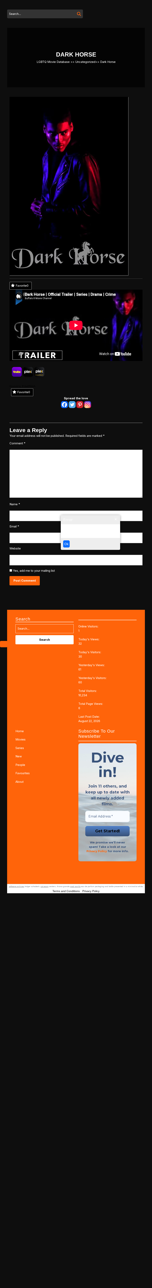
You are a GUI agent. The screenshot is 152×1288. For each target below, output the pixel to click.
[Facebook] (64, 404)
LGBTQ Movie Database (53, 61)
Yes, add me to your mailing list (33, 570)
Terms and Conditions (66, 891)
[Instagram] (87, 404)
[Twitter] (72, 404)
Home (19, 731)
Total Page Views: (91, 704)
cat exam (44, 886)
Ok (66, 544)
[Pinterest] (79, 404)
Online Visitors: (88, 626)
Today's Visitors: (90, 652)
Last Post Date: (89, 716)
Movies (20, 739)
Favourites (22, 773)
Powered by (16, 386)
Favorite (22, 285)
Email (14, 526)
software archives (16, 886)
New (18, 756)
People (20, 765)
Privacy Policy (96, 851)
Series (19, 748)
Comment (17, 443)
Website (15, 548)
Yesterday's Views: (91, 665)
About (19, 782)
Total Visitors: (88, 691)
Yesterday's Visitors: (92, 678)
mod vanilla (75, 886)
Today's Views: (89, 639)
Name (15, 504)
